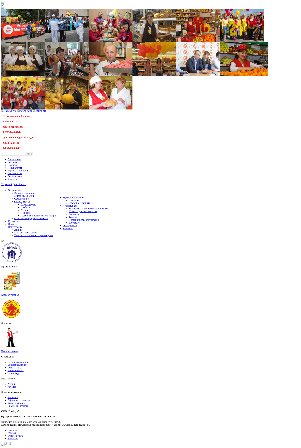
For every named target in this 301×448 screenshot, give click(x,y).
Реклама (12, 433)
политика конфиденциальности (31, 218)
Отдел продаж (28, 204)
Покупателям (15, 167)
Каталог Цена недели (25, 232)
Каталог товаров (10, 294)
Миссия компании (24, 196)
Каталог (12, 386)
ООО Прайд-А (22, 201)
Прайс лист (27, 207)
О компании (14, 159)
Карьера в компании (18, 170)
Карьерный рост (16, 403)
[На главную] (2, 3)
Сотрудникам (15, 176)
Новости (12, 165)
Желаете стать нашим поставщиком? (88, 208)
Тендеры (73, 217)
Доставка (12, 162)
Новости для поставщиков (83, 211)
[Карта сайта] (24, 110)
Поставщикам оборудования (84, 220)
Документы (75, 222)
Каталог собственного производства (33, 235)
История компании (24, 193)
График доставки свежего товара (38, 215)
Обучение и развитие (80, 203)
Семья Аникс (21, 198)
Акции (24, 210)
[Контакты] (39, 110)
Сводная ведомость (18, 406)
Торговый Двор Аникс (13, 184)
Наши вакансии (9, 351)
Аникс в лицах (16, 370)
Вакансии (74, 200)
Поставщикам (15, 173)
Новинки (25, 212)
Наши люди (14, 373)
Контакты (13, 179)
